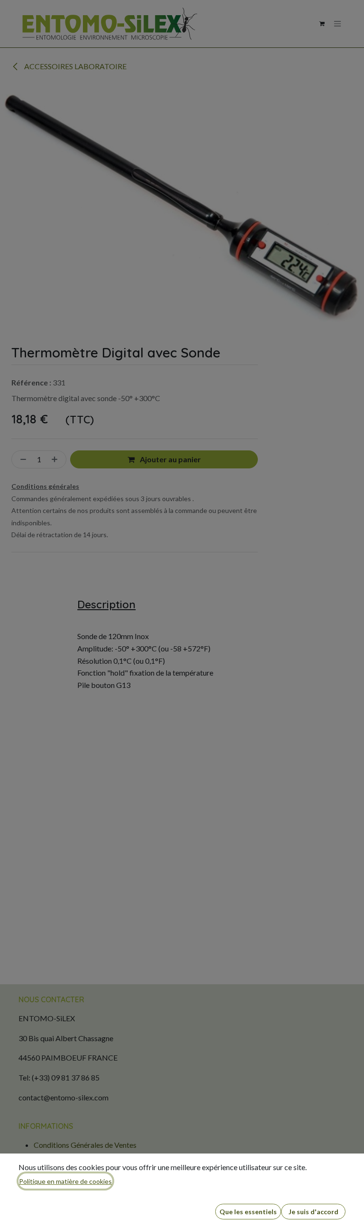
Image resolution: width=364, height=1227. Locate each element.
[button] (248, 1211)
